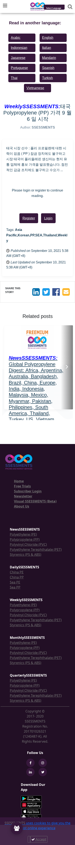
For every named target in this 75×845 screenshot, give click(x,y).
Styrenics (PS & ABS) (25, 554)
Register (28, 218)
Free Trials (22, 486)
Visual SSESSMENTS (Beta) (35, 501)
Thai (14, 78)
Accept (40, 839)
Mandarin (49, 58)
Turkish (47, 78)
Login (48, 218)
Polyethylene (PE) (23, 534)
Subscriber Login (28, 491)
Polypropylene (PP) (25, 539)
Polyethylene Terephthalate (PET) (36, 549)
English (47, 37)
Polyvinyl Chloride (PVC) (28, 544)
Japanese (18, 58)
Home (19, 481)
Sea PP (15, 587)
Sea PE (15, 582)
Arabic (15, 37)
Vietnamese (35, 88)
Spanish (48, 68)
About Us (21, 506)
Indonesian (19, 47)
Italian (46, 47)
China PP (17, 577)
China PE (17, 572)
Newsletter (23, 496)
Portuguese (19, 68)
